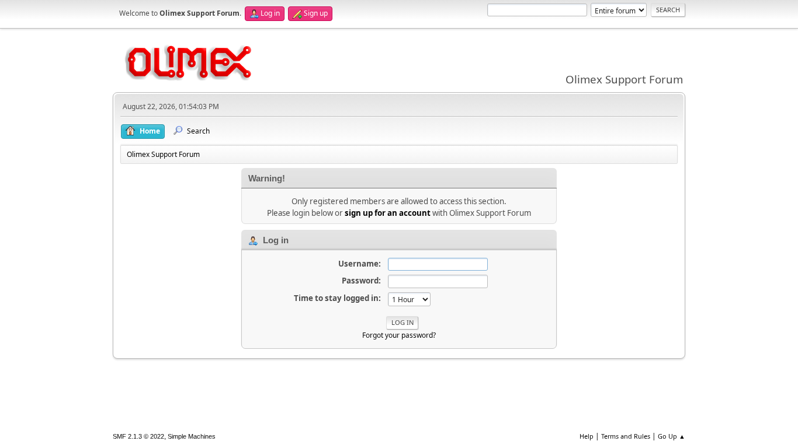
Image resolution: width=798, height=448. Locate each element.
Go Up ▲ (671, 436)
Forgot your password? (399, 335)
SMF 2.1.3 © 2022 (138, 436)
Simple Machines (192, 436)
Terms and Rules (625, 436)
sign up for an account (388, 213)
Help (587, 436)
